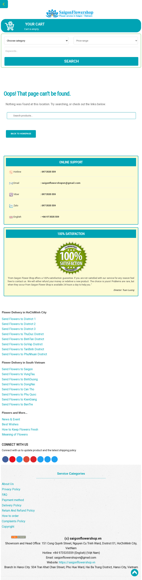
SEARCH (71, 61)
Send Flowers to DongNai (18, 384)
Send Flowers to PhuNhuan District (24, 354)
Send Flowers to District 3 (19, 329)
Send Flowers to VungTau (18, 374)
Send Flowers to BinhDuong (20, 379)
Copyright (8, 526)
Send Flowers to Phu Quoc (19, 394)
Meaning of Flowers (15, 434)
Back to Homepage (21, 133)
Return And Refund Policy (18, 510)
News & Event (11, 419)
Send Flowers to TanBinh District (23, 349)
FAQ (4, 494)
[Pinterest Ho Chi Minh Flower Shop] (33, 459)
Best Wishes (10, 424)
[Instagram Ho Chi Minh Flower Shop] (54, 459)
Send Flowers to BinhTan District (23, 339)
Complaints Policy (13, 521)
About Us (8, 484)
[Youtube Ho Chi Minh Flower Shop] (12, 459)
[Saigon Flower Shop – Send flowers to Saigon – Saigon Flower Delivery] (71, 12)
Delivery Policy (11, 505)
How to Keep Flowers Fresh (20, 429)
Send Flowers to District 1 (19, 319)
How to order (10, 516)
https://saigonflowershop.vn (77, 562)
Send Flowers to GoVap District (22, 344)
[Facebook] (5, 459)
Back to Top (134, 572)
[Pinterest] (19, 459)
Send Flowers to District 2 (19, 324)
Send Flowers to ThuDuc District (23, 334)
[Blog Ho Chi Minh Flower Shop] (40, 459)
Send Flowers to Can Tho (18, 389)
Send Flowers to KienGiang (19, 399)
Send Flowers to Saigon (17, 369)
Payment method (13, 500)
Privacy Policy (11, 489)
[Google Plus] (26, 459)
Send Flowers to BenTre (17, 404)
